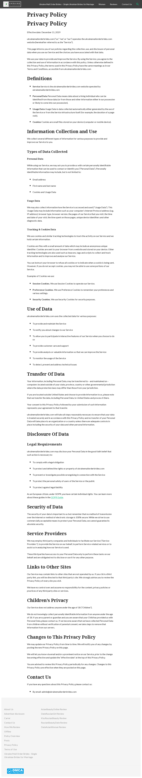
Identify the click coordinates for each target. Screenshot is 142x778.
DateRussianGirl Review (52, 713)
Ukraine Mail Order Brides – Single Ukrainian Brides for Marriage (66, 4)
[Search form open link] (137, 4)
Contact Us (127, 4)
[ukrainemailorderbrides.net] (20, 4)
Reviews (113, 4)
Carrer (7, 718)
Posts (7, 740)
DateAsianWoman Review (53, 727)
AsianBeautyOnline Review (54, 709)
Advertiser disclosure (14, 713)
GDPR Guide (57, 497)
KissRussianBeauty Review (54, 718)
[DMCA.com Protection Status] (15, 771)
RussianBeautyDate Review (54, 722)
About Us (8, 709)
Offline (7, 731)
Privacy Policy (11, 745)
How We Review (12, 727)
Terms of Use (10, 749)
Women (102, 4)
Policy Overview (12, 736)
